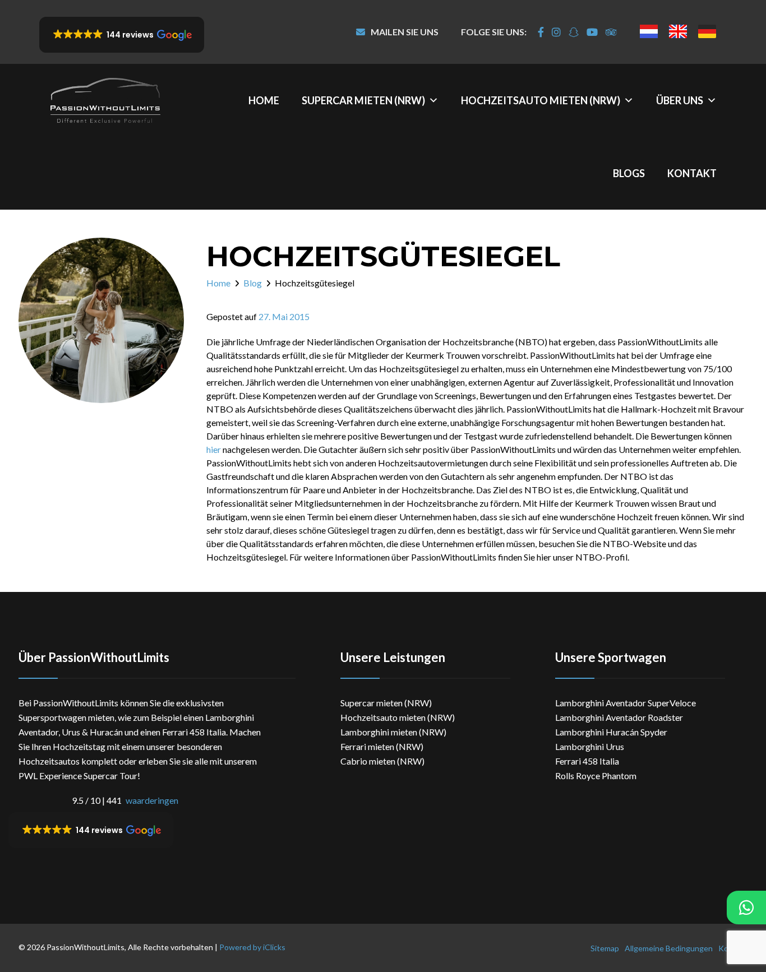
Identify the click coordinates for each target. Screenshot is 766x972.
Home (263, 100)
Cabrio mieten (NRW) (382, 761)
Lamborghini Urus (589, 746)
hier (213, 449)
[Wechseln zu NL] (649, 31)
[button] (121, 35)
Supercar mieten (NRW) (363, 100)
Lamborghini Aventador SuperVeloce (625, 702)
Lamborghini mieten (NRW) (393, 731)
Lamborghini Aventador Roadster (619, 717)
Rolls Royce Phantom (595, 775)
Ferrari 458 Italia (587, 761)
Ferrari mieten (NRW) (381, 746)
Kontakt (692, 173)
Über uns (679, 100)
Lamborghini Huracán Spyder (611, 731)
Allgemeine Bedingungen (669, 948)
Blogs (629, 173)
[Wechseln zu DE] (707, 31)
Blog (252, 282)
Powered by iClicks (252, 947)
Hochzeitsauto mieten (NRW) (540, 100)
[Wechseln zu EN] (678, 31)
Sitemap (604, 948)
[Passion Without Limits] (104, 100)
